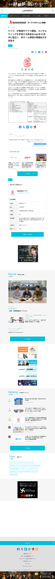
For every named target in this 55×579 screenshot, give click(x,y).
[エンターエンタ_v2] (28, 253)
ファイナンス (12, 27)
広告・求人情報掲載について (27, 556)
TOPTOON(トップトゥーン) (15, 465)
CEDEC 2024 (25, 465)
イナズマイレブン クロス (15, 462)
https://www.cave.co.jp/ (22, 193)
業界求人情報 (26, 16)
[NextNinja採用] (28, 489)
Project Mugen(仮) (14, 468)
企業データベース (14, 16)
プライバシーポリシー (27, 566)
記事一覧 (3, 16)
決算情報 (46, 16)
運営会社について (27, 553)
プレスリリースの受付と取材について (27, 558)
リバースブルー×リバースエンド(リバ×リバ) (29, 468)
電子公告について (27, 561)
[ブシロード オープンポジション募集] (27, 22)
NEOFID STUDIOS (13, 474)
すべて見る (27, 174)
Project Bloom (13, 471)
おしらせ (27, 563)
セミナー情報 (36, 16)
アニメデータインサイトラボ (27, 462)
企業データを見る (27, 234)
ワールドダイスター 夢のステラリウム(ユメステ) (27, 471)
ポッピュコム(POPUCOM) (35, 465)
